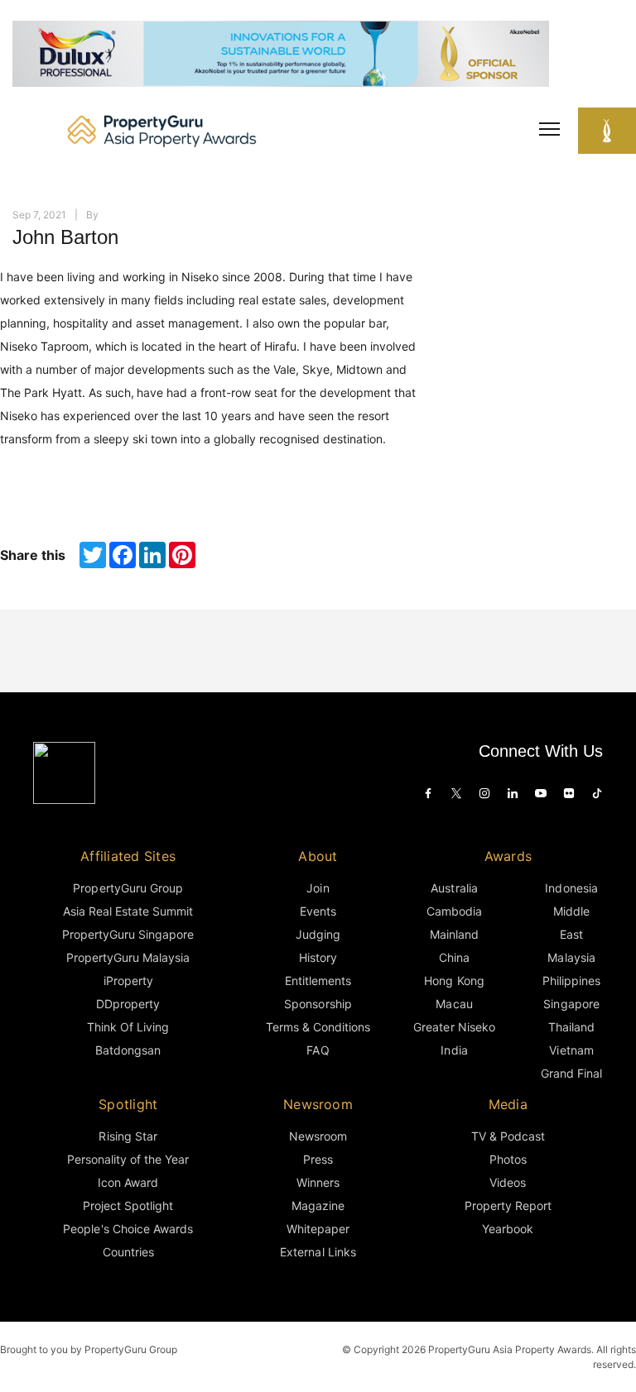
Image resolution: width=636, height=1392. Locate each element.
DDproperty (128, 1004)
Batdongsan (128, 1050)
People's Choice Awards (128, 1229)
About (317, 856)
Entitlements (318, 980)
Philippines (571, 980)
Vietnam (571, 1050)
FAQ (317, 1050)
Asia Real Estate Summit (128, 911)
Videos (507, 1182)
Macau (454, 1004)
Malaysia (571, 957)
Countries (128, 1252)
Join (317, 888)
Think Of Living (128, 1027)
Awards (508, 856)
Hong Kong (454, 980)
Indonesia (571, 888)
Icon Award (128, 1182)
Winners (318, 1182)
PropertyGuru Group (128, 888)
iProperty (128, 980)
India (454, 1050)
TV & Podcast (508, 1136)
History (318, 957)
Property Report (508, 1205)
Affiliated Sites (128, 856)
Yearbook (507, 1229)
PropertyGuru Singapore (128, 934)
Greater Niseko (453, 1027)
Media (508, 1104)
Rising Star (128, 1136)
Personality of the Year (128, 1159)
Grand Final (571, 1073)
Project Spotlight (128, 1205)
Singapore (571, 1004)
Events (318, 911)
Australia (454, 888)
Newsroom (318, 1104)
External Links (317, 1252)
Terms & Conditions (318, 1027)
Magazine (318, 1205)
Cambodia (454, 911)
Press (318, 1159)
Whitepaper (318, 1229)
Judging (318, 934)
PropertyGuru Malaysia (128, 957)
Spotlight (128, 1104)
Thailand (571, 1027)
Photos (508, 1159)
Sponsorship (317, 1004)
